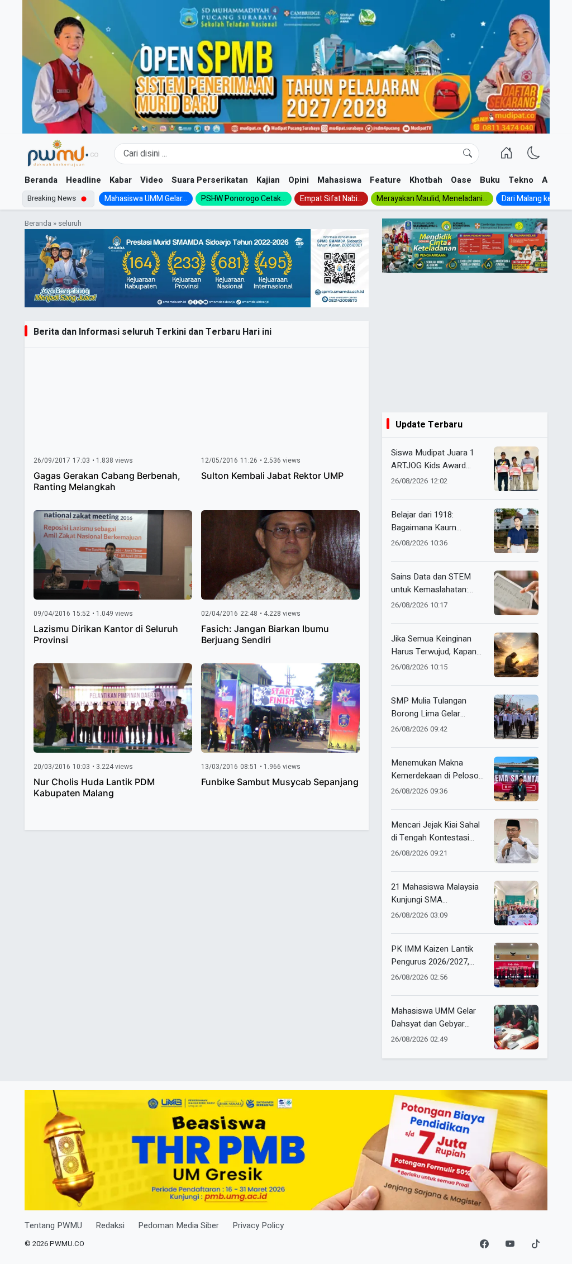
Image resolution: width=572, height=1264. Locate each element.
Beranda (41, 180)
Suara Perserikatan (209, 180)
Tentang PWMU (53, 1225)
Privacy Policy (258, 1225)
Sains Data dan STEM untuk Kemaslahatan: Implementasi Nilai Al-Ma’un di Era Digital (431, 583)
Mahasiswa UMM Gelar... (145, 199)
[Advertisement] (464, 342)
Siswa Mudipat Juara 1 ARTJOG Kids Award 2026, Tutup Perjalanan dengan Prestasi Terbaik (435, 459)
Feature (385, 180)
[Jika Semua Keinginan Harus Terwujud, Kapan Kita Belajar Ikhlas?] (516, 655)
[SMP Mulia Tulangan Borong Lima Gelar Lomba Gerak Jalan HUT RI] (516, 717)
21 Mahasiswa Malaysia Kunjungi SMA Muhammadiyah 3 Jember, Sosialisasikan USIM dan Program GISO (436, 893)
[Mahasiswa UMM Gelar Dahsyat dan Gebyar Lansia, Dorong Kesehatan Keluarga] (516, 1027)
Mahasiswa (339, 180)
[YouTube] (510, 1244)
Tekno (520, 180)
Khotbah (425, 180)
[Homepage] (63, 153)
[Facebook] (484, 1244)
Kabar (120, 180)
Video (151, 180)
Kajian (268, 180)
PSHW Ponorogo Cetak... (243, 199)
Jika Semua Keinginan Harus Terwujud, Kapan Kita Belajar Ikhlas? (433, 645)
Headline (83, 180)
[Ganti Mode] (533, 153)
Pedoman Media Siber (178, 1225)
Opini (298, 180)
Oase (461, 180)
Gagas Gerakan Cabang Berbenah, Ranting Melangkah (107, 481)
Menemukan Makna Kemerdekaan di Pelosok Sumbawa (437, 769)
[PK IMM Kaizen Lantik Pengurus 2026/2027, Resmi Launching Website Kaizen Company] (516, 965)
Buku (490, 180)
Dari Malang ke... (529, 199)
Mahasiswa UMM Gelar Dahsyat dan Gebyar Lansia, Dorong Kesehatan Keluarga (433, 1017)
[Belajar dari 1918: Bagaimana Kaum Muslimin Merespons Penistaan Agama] (516, 531)
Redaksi (110, 1225)
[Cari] (467, 153)
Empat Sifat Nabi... (331, 199)
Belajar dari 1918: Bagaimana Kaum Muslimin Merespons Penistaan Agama (429, 521)
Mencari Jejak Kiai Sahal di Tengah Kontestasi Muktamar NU (435, 831)
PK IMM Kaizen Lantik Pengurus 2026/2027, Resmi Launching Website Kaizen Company (439, 955)
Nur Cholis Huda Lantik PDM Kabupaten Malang (94, 787)
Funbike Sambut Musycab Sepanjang (280, 781)
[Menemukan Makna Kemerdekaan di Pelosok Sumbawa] (516, 779)
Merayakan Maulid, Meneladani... (432, 199)
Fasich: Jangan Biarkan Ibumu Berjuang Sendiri (265, 634)
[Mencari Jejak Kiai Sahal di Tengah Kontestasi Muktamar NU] (516, 841)
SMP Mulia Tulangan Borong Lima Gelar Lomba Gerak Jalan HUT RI (436, 707)
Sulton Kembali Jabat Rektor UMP (272, 475)
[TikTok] (535, 1244)
